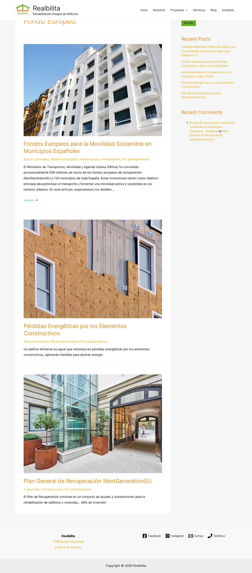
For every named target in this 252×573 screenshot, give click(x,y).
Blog (214, 10)
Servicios (199, 10)
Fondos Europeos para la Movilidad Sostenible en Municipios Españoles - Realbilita (212, 127)
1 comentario (32, 489)
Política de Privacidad (68, 541)
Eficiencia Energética (65, 159)
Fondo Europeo (90, 159)
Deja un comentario (36, 159)
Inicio (144, 10)
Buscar (188, 23)
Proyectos (177, 10)
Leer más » (29, 200)
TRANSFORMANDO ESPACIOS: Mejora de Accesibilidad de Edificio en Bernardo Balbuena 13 (208, 51)
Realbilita (46, 8)
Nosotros (159, 10)
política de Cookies (68, 547)
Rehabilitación (111, 159)
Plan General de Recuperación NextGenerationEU (88, 481)
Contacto (228, 10)
